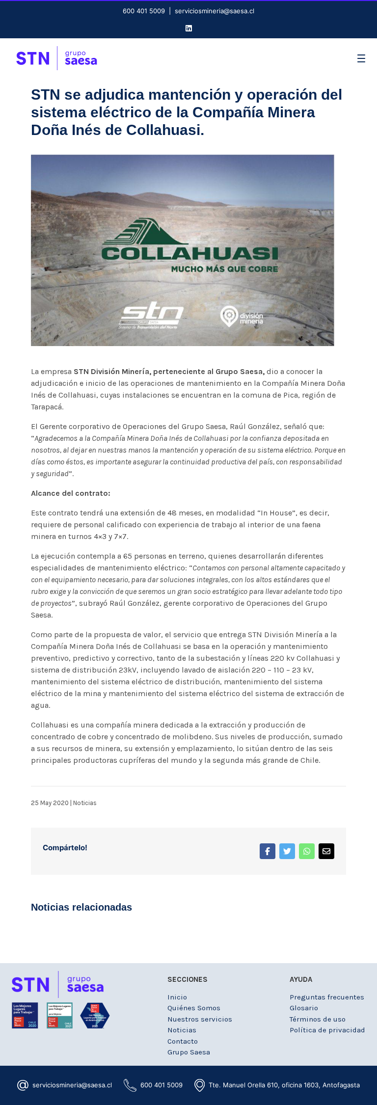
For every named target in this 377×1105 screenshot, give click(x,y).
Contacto (182, 1041)
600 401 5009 (144, 11)
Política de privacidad (327, 1029)
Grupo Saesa (188, 1052)
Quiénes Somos (193, 1007)
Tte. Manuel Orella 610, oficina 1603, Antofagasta (284, 1085)
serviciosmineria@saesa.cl (214, 11)
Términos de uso (318, 1019)
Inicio (177, 997)
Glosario (304, 1007)
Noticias (85, 803)
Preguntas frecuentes (327, 997)
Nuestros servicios (199, 1019)
